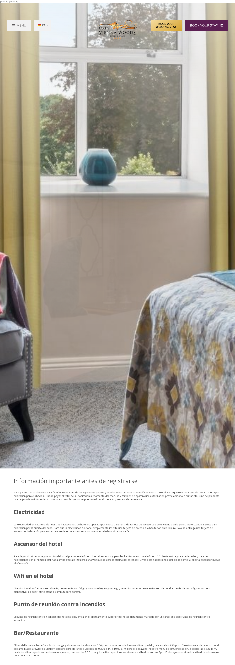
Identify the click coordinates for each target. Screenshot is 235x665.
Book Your (166, 25)
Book (204, 25)
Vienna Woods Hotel (117, 29)
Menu (21, 25)
